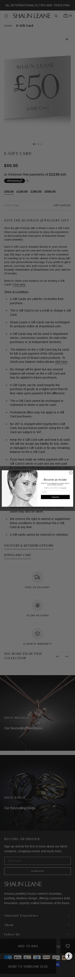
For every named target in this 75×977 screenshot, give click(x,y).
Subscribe (55, 497)
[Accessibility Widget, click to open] (69, 956)
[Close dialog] (70, 472)
